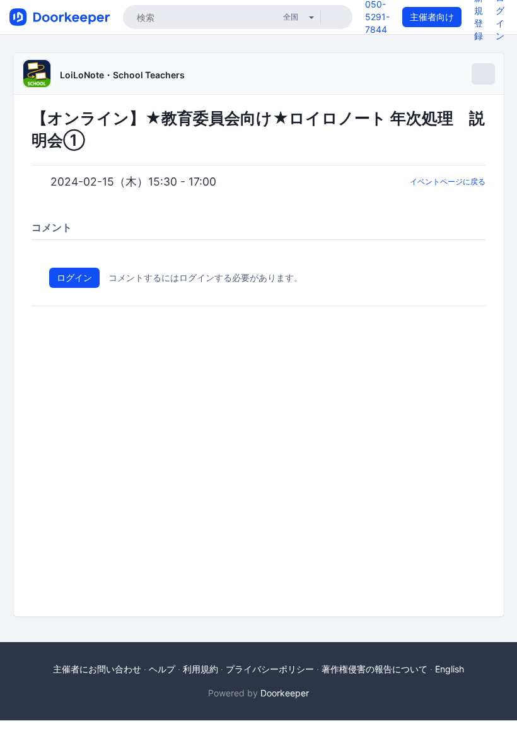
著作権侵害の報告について (374, 669)
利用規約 (200, 669)
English (449, 669)
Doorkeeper (284, 693)
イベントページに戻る (447, 181)
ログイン (74, 277)
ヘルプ (162, 669)
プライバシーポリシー (270, 669)
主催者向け (432, 16)
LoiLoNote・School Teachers (122, 74)
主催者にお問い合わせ (97, 669)
